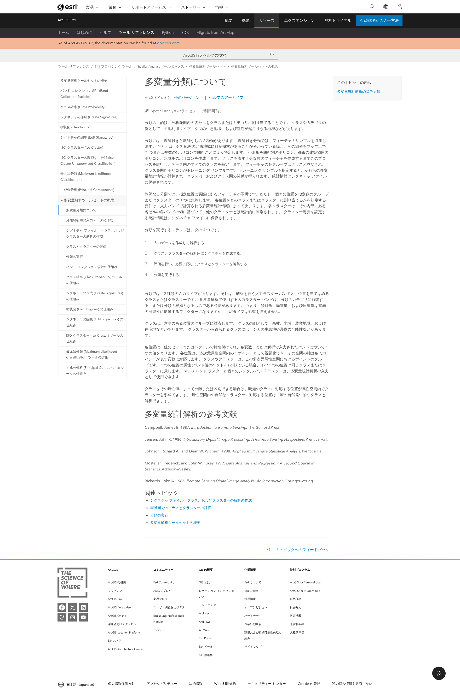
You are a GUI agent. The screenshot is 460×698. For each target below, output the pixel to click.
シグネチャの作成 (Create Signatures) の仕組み (94, 296)
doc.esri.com (168, 43)
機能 (246, 20)
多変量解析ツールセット (207, 67)
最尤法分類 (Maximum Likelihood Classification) (85, 177)
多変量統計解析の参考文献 (358, 91)
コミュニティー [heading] (163, 569)
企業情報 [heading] (250, 569)
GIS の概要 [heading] (206, 569)
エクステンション (299, 20)
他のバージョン (187, 97)
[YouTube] (83, 617)
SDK (185, 32)
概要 (228, 20)
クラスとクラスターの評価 (86, 247)
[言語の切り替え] (385, 6)
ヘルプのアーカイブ (225, 97)
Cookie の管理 (309, 684)
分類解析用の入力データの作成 (89, 220)
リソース (267, 20)
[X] (72, 607)
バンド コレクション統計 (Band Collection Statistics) (84, 94)
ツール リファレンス (136, 32)
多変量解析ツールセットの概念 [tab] (89, 200)
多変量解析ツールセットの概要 (83, 81)
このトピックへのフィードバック (300, 549)
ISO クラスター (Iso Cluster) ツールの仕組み (94, 339)
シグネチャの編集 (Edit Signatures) (86, 137)
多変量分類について (81, 210)
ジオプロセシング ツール (113, 67)
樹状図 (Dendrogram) (76, 127)
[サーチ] (272, 55)
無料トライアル (337, 20)
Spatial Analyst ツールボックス (160, 67)
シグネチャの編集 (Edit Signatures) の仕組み (94, 322)
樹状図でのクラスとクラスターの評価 (180, 508)
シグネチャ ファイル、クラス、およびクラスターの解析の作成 (95, 234)
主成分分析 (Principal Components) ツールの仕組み (95, 371)
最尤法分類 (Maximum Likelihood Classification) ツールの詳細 (91, 355)
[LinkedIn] (83, 607)
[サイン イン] (399, 6)
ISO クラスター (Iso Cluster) (81, 148)
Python (168, 32)
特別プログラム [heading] (300, 569)
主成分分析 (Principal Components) (87, 190)
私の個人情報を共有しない (352, 684)
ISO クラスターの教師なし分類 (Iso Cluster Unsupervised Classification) (87, 161)
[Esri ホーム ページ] (68, 7)
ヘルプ (105, 32)
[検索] (372, 6)
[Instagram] (72, 617)
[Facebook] (62, 607)
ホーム (63, 32)
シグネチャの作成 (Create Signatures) (88, 117)
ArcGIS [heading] (113, 569)
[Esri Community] (62, 617)
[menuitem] (127, 582)
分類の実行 (74, 257)
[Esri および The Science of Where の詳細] (72, 583)
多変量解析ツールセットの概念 (254, 67)
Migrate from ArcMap (215, 32)
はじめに (84, 32)
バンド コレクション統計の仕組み (91, 267)
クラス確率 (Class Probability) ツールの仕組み (94, 280)
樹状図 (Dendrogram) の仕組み (89, 309)
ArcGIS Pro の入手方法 (379, 20)
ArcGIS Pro (67, 20)
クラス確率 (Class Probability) (82, 107)
